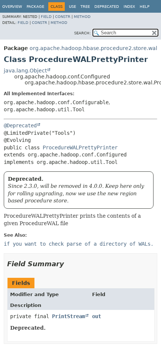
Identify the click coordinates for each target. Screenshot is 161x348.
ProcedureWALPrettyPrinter (80, 147)
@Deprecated (20, 125)
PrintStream (68, 316)
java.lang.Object (25, 71)
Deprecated (106, 6)
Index (129, 6)
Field (46, 17)
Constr (62, 17)
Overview (12, 6)
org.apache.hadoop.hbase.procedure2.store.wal (93, 48)
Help (144, 6)
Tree (85, 6)
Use (72, 6)
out (96, 316)
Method (82, 17)
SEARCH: (82, 33)
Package (35, 6)
